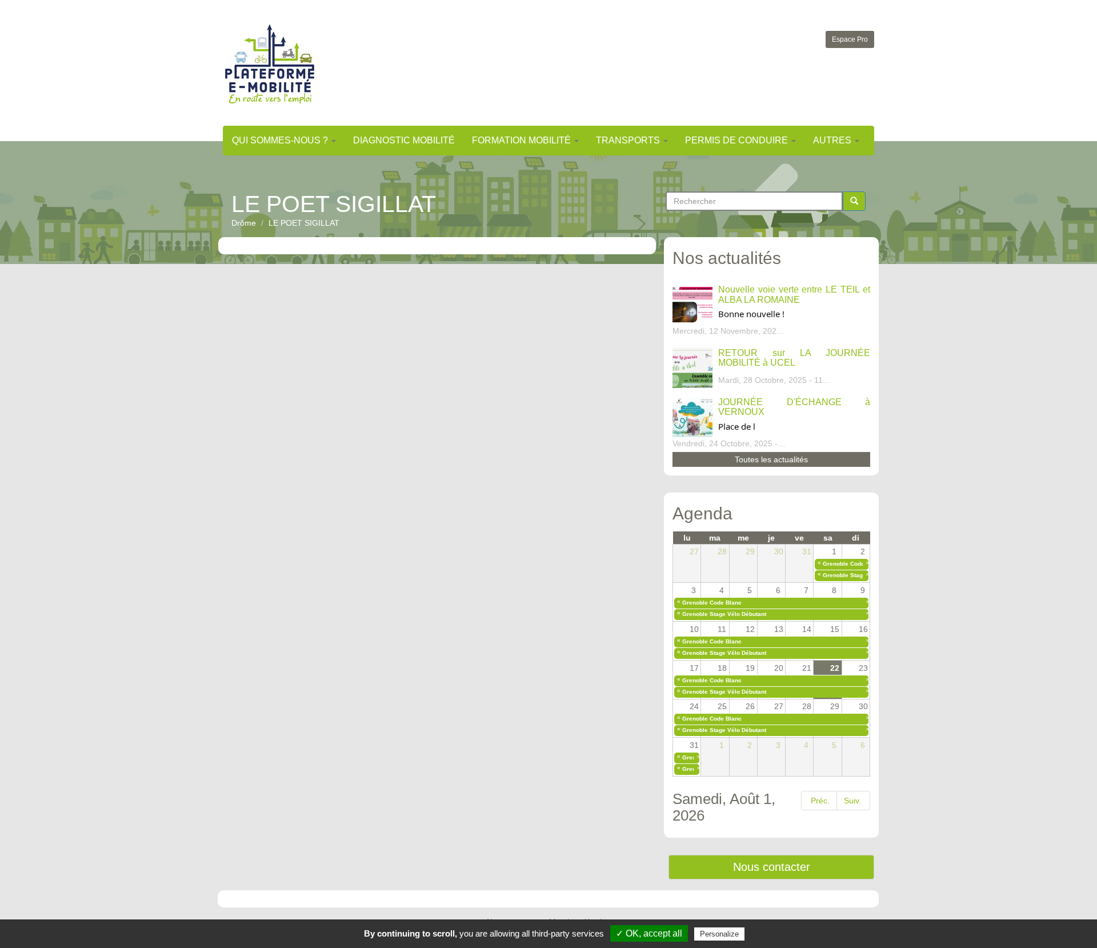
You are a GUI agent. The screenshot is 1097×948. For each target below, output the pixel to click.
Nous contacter (771, 867)
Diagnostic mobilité (404, 140)
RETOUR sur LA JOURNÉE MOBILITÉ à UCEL (794, 358)
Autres (833, 140)
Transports (629, 140)
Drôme (243, 222)
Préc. (820, 800)
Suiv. (852, 800)
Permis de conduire (737, 140)
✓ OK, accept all (649, 933)
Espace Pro (850, 39)
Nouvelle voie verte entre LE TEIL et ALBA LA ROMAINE (794, 295)
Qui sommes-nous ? (281, 140)
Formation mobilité (522, 140)
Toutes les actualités (771, 459)
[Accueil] (270, 63)
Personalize (719, 934)
